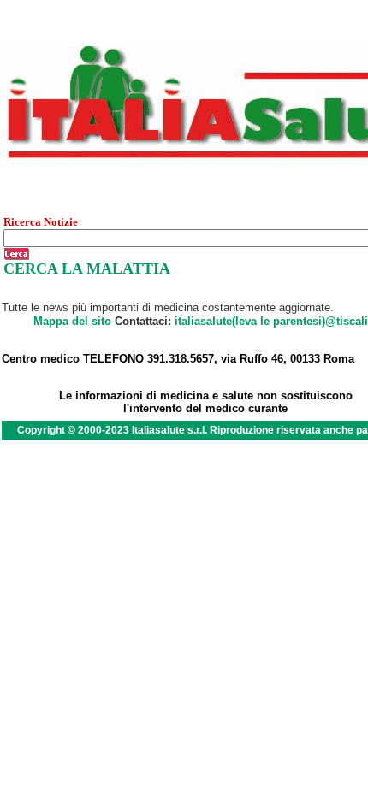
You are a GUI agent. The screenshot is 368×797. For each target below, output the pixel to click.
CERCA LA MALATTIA (86, 268)
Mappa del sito (72, 321)
